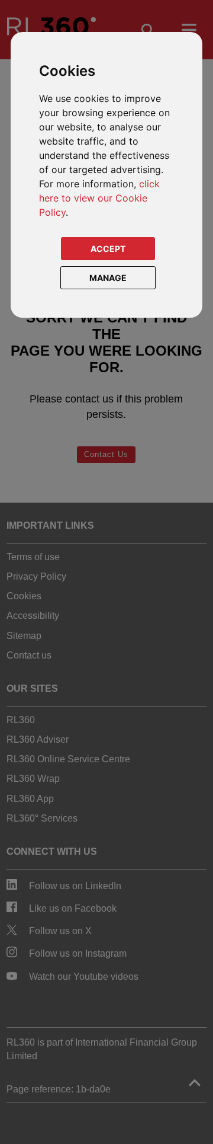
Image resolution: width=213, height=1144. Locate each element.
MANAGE (108, 278)
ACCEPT (108, 249)
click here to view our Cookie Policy (99, 198)
